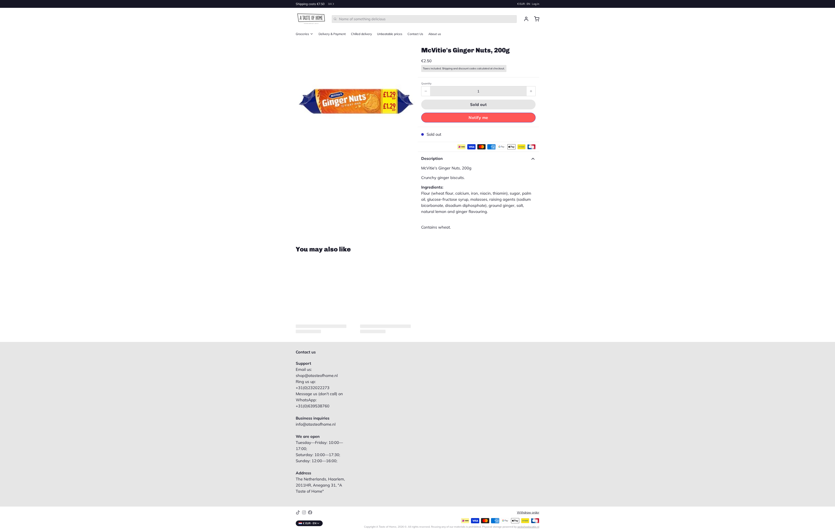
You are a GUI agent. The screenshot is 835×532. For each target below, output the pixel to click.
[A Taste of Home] (311, 19)
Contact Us (415, 34)
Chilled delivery (361, 34)
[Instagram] (304, 512)
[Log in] (524, 19)
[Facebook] (310, 512)
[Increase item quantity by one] (531, 91)
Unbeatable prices (389, 34)
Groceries (302, 34)
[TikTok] (298, 512)
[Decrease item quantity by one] (425, 91)
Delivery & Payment (332, 34)
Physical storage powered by (510, 526)
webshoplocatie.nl (528, 526)
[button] (478, 104)
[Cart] (535, 19)
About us (434, 34)
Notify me (478, 117)
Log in (535, 3)
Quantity (426, 83)
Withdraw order (528, 512)
